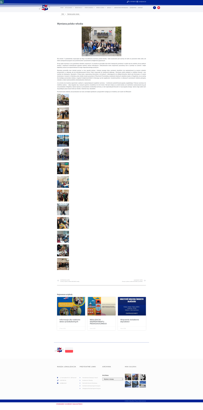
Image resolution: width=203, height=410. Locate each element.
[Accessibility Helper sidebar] (2, 2)
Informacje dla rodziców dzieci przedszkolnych (69, 321)
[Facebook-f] (154, 7)
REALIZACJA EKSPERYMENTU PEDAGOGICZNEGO (98, 322)
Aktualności (68, 7)
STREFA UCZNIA (100, 7)
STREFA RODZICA (89, 7)
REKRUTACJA (78, 7)
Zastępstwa (133, 7)
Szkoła (109, 7)
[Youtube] (158, 7)
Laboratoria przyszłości (121, 7)
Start (62, 7)
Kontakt (140, 7)
